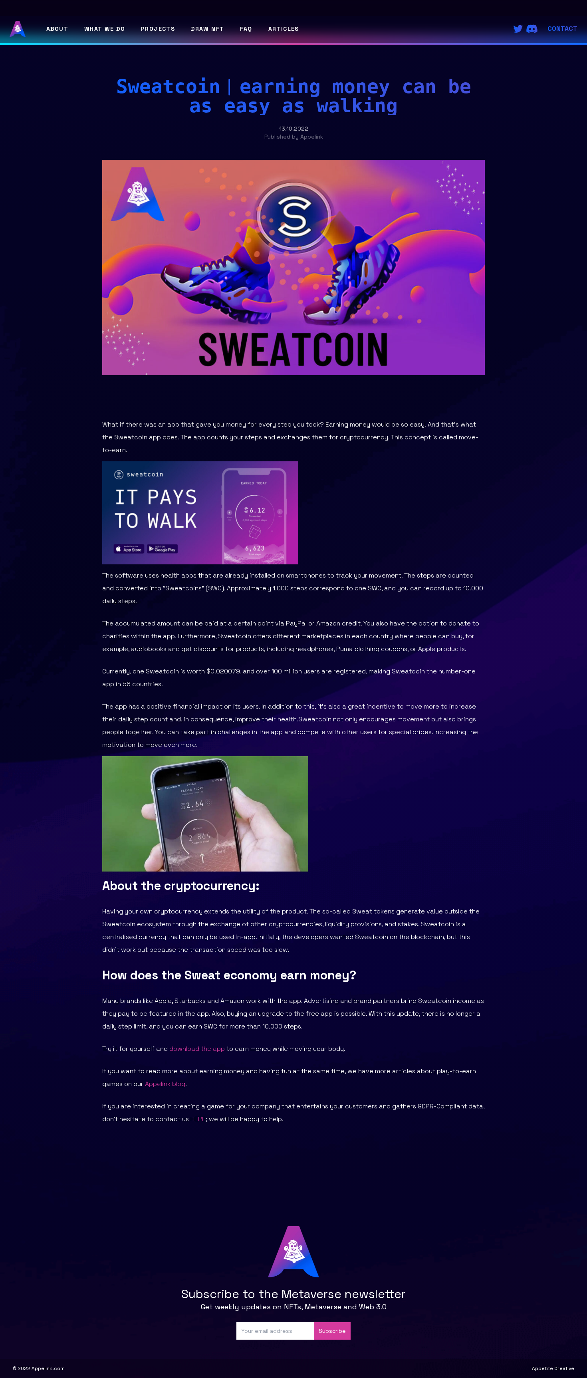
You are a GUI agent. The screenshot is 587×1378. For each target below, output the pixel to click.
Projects (158, 28)
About (57, 28)
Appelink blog (165, 1084)
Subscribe (332, 1330)
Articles (283, 28)
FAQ (246, 28)
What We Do (104, 28)
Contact (562, 28)
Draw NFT (207, 28)
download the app (197, 1048)
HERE (198, 1119)
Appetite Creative (553, 1368)
